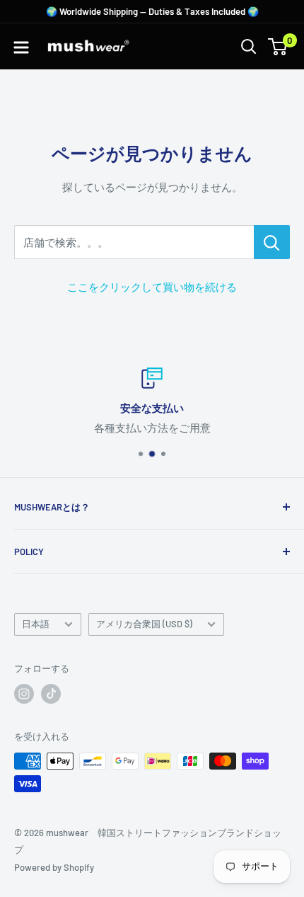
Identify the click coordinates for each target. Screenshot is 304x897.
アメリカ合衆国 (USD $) (144, 623)
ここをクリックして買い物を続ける (152, 286)
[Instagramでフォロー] (24, 694)
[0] (278, 46)
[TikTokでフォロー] (51, 694)
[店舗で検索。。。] (272, 242)
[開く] (249, 47)
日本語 (35, 623)
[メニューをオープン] (21, 47)
